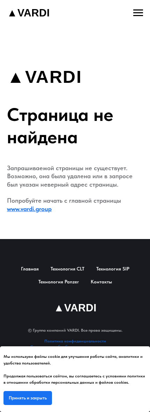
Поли (49, 341)
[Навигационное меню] (138, 12)
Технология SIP (112, 269)
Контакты (101, 281)
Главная (30, 269)
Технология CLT (67, 269)
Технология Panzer (58, 281)
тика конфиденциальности (80, 341)
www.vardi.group (29, 208)
